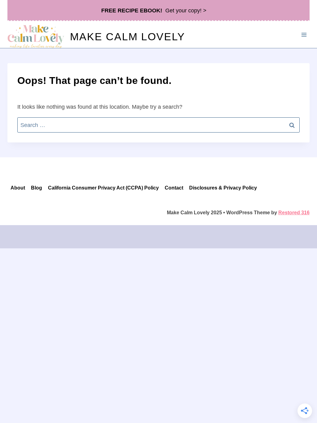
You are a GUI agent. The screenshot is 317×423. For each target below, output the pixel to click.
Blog (36, 187)
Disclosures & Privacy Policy (223, 187)
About (18, 187)
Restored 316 (294, 212)
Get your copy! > (153, 10)
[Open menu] (304, 34)
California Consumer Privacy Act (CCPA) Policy (103, 187)
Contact (174, 187)
